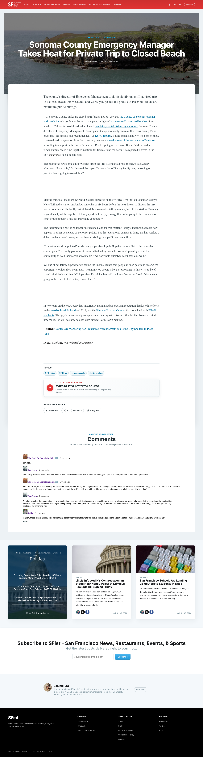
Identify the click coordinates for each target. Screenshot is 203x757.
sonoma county (78, 373)
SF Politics (94, 37)
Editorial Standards (126, 730)
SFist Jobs (81, 726)
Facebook (163, 721)
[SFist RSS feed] (180, 4)
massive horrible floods (64, 310)
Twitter (162, 726)
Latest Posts (82, 721)
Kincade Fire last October (110, 310)
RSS (161, 730)
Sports (66, 4)
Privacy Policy (39, 751)
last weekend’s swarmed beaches (128, 121)
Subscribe (189, 4)
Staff (120, 726)
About (121, 721)
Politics (37, 4)
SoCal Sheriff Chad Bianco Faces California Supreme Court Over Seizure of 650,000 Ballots (37, 588)
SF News (63, 373)
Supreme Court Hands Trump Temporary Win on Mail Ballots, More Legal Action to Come (37, 599)
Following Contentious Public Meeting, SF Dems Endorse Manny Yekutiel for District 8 (37, 576)
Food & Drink (79, 4)
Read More (140, 689)
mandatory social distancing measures (116, 126)
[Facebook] (169, 4)
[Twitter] (174, 4)
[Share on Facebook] (87, 612)
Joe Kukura (109, 37)
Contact (118, 4)
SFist (13, 717)
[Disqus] (101, 487)
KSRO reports (103, 135)
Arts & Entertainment (100, 4)
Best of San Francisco (86, 730)
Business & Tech (52, 4)
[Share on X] (82, 612)
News (26, 4)
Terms (50, 751)
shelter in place (96, 373)
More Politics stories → (37, 613)
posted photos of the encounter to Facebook (130, 140)
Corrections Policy (126, 735)
